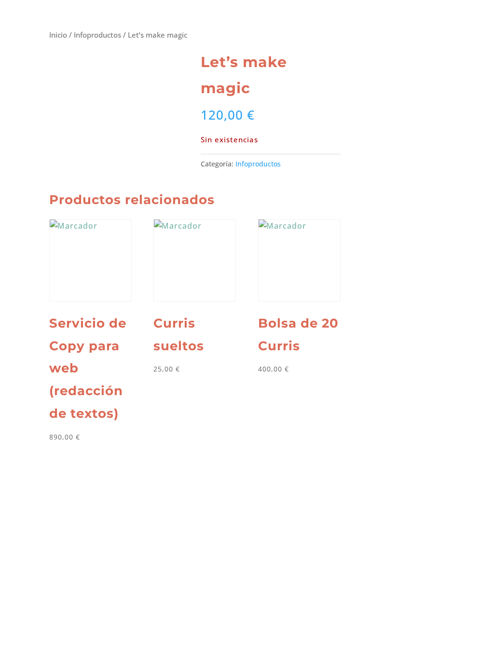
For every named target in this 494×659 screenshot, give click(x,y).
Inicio (58, 35)
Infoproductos (97, 35)
